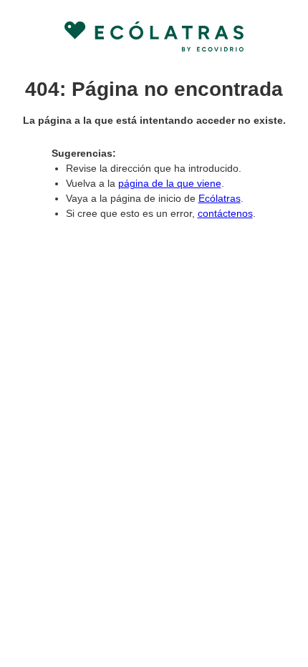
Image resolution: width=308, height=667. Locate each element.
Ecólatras (219, 198)
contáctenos (225, 213)
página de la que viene (169, 183)
